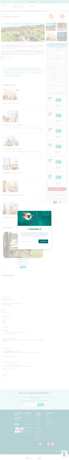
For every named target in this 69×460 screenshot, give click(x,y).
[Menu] (67, 451)
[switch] (64, 455)
